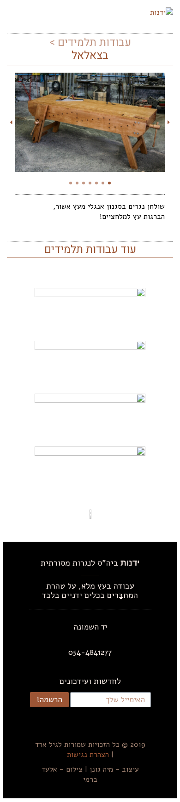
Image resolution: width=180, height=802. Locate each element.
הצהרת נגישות (88, 755)
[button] (14, 12)
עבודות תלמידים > (90, 42)
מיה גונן (101, 769)
